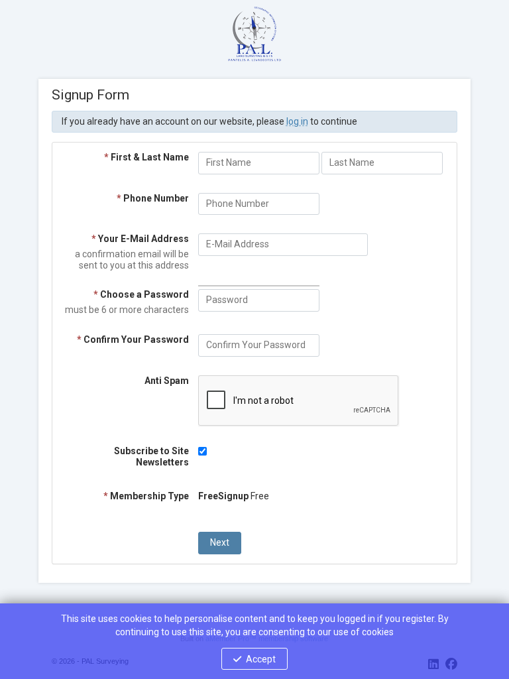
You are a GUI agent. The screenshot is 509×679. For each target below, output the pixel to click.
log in (297, 121)
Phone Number (153, 198)
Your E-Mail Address (140, 238)
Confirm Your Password (133, 339)
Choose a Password (141, 294)
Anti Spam (166, 380)
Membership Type (146, 496)
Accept (261, 659)
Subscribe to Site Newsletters (151, 456)
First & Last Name (146, 157)
